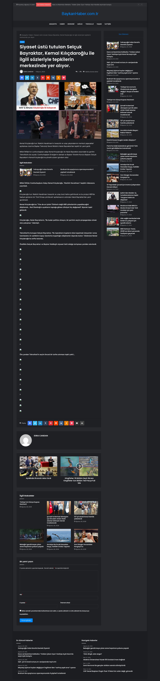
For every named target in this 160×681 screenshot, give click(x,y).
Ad (21, 594)
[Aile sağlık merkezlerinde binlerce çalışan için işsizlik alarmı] (113, 221)
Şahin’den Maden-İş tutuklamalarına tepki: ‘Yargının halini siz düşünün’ (129, 196)
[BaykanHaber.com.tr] (80, 13)
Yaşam (99, 24)
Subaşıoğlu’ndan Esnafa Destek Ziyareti (130, 43)
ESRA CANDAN (28, 71)
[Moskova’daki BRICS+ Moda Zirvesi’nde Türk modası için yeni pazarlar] (113, 209)
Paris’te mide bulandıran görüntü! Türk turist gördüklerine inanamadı (122, 147)
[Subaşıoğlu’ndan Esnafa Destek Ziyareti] (26, 172)
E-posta (23, 603)
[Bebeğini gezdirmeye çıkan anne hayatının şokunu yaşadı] (32, 535)
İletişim (108, 24)
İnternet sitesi (65, 603)
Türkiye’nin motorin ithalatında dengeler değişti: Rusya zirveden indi (129, 90)
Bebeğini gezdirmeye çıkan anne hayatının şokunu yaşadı (32, 545)
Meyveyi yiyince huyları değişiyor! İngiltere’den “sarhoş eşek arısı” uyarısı (122, 72)
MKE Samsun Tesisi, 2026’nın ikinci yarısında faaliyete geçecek (130, 231)
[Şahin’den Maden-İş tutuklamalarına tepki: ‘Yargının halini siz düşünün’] (113, 196)
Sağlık (80, 24)
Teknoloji (90, 24)
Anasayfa (53, 24)
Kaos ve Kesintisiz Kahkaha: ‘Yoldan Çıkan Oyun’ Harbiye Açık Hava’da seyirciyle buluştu (123, 54)
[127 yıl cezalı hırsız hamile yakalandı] (86, 508)
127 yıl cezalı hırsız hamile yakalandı (84, 518)
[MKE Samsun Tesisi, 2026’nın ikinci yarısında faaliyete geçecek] (113, 232)
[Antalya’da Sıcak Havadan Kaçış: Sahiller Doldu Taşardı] (59, 535)
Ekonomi (71, 24)
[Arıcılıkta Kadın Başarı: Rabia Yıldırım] (113, 133)
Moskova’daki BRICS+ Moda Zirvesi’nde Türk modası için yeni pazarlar (129, 209)
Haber (62, 24)
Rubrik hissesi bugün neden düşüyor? (121, 140)
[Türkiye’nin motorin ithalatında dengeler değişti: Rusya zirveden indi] (113, 89)
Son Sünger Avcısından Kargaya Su (83, 545)
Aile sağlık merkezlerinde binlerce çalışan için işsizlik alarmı (130, 220)
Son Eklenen (123, 34)
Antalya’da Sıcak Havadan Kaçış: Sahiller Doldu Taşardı (58, 545)
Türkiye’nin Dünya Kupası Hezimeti (30, 503)
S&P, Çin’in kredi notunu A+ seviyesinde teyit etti (69, 4)
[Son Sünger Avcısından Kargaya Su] (86, 535)
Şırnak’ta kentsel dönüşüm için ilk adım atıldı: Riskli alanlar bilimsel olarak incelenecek (57, 520)
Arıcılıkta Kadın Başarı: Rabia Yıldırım (129, 131)
